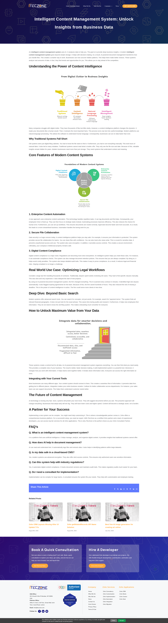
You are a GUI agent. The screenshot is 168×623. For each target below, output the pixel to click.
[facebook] (39, 611)
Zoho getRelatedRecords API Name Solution (83, 511)
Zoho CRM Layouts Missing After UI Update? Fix (45, 511)
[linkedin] (43, 611)
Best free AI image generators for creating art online (122, 511)
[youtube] (46, 611)
